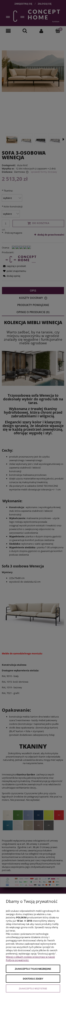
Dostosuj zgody (33, 979)
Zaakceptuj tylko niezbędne (33, 969)
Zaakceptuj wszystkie (33, 988)
